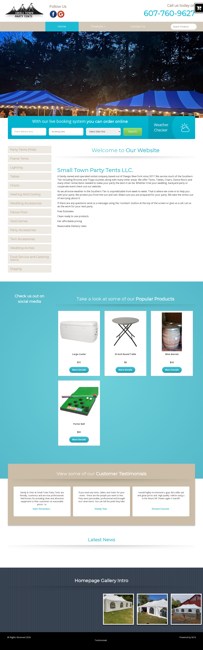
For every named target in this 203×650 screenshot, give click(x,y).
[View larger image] (118, 609)
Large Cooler (79, 354)
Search (132, 131)
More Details (79, 369)
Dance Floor (19, 212)
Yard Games (19, 221)
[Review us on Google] (60, 14)
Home (62, 26)
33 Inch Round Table (125, 354)
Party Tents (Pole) (23, 149)
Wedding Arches (22, 248)
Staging (16, 269)
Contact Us (137, 26)
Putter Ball (79, 423)
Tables (14, 176)
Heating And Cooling (25, 194)
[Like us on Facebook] (53, 14)
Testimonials (101, 640)
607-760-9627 (169, 13)
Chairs (14, 185)
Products (97, 26)
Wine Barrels (172, 354)
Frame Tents (19, 158)
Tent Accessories (22, 239)
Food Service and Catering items (29, 258)
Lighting (16, 167)
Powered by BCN (187, 637)
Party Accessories (23, 230)
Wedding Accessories (26, 203)
